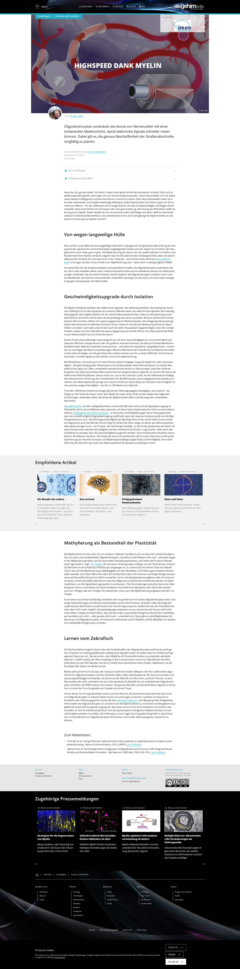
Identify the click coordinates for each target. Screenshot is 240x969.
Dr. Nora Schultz (76, 116)
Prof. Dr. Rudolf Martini (96, 152)
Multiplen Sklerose (127, 700)
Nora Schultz (127, 773)
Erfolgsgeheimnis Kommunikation (91, 412)
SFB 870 (182, 25)
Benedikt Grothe (73, 406)
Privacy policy (59, 957)
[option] (182, 25)
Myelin (81, 773)
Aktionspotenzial (85, 776)
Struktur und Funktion (67, 16)
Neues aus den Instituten (50, 808)
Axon (81, 778)
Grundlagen (44, 16)
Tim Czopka (96, 564)
